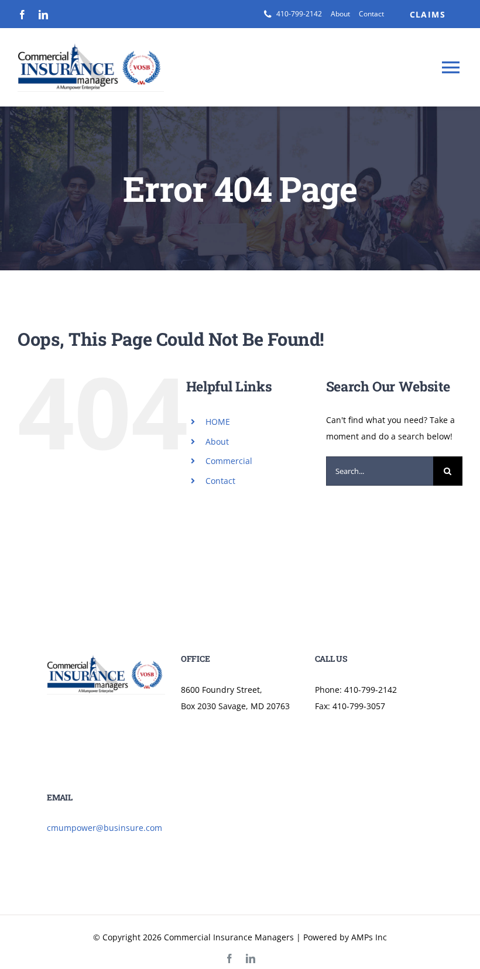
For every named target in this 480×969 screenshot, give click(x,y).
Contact (220, 480)
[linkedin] (43, 14)
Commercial (228, 460)
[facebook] (22, 14)
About (217, 441)
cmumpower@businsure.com (104, 827)
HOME (217, 421)
